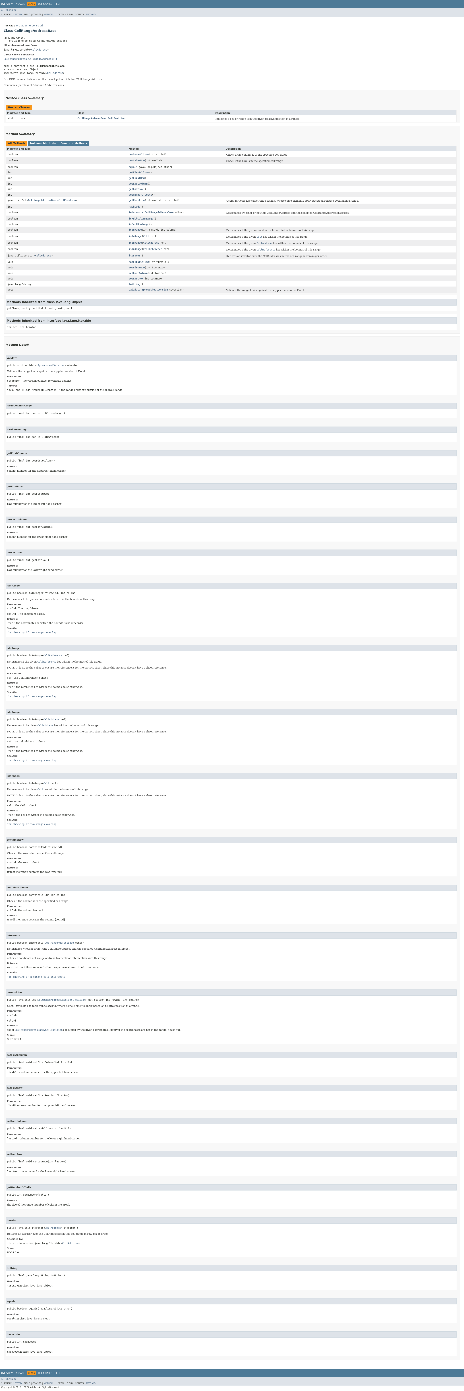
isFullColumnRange (141, 218)
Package (20, 4)
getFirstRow (137, 178)
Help (57, 4)
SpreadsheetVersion (155, 289)
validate (134, 289)
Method (48, 14)
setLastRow (136, 278)
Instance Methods (43, 143)
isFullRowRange (139, 224)
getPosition (137, 200)
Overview (7, 4)
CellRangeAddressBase (159, 212)
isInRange (135, 229)
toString (134, 284)
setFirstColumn (139, 261)
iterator (134, 255)
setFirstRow (137, 267)
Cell (146, 236)
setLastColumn (138, 273)
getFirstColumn (139, 172)
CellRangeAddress (15, 58)
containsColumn (139, 154)
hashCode (134, 206)
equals (133, 167)
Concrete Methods (74, 143)
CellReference (152, 249)
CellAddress (39, 49)
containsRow (137, 160)
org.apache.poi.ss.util (30, 25)
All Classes (8, 10)
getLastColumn (138, 183)
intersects (136, 212)
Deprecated (45, 4)
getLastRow (136, 189)
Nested (17, 14)
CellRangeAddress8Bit (42, 58)
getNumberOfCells (140, 194)
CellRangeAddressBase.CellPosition (101, 118)
